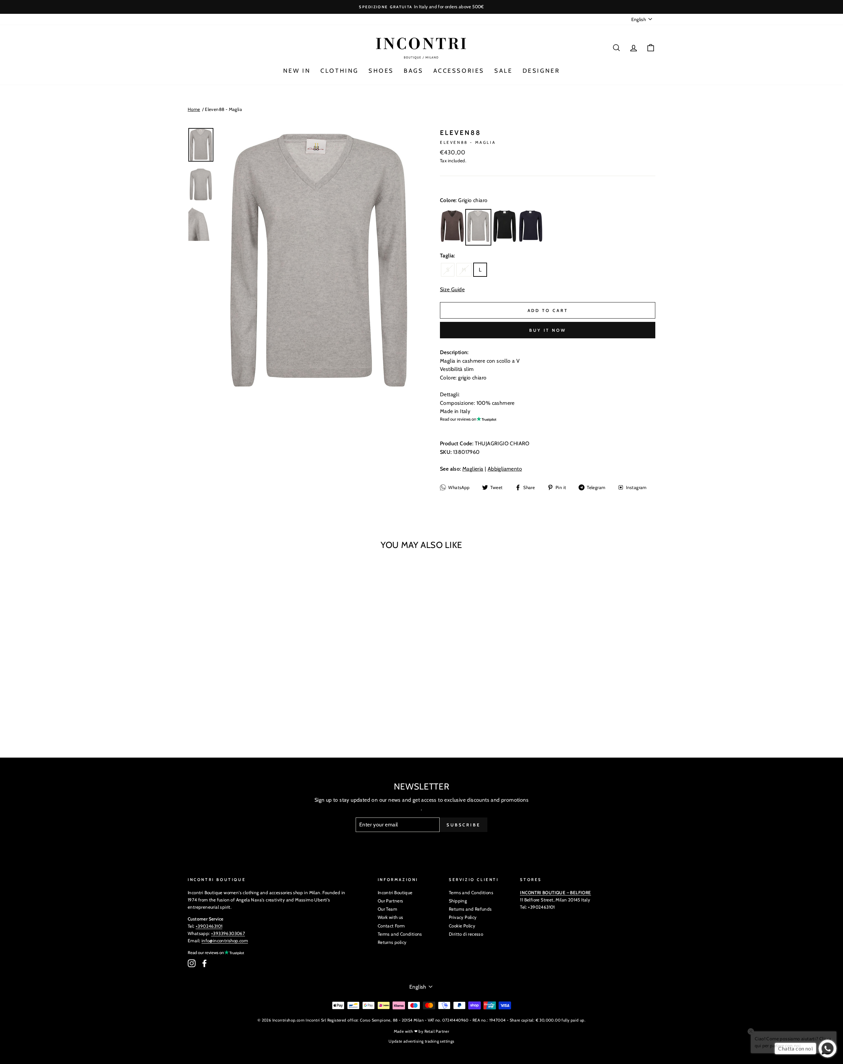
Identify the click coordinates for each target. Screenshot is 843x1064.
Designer (541, 70)
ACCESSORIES (459, 70)
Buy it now (547, 330)
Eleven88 (460, 133)
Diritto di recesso (466, 934)
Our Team (387, 909)
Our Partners (390, 900)
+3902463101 (209, 926)
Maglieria (472, 469)
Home (194, 109)
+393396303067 (228, 933)
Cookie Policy (462, 925)
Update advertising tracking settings (421, 1041)
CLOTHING (339, 70)
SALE (503, 70)
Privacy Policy (463, 917)
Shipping (458, 900)
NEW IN (297, 70)
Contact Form (391, 925)
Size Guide (452, 289)
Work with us (390, 917)
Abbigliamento (505, 469)
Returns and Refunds (470, 909)
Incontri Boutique (395, 892)
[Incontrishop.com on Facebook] (204, 963)
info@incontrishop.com (225, 940)
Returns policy (392, 942)
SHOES (381, 70)
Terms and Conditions (400, 934)
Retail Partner (436, 1031)
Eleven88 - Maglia (223, 109)
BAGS (413, 70)
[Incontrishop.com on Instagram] (192, 963)
